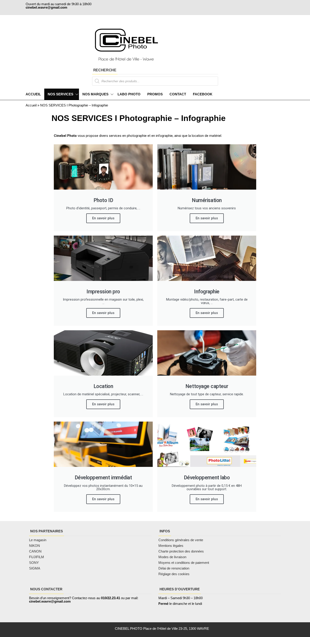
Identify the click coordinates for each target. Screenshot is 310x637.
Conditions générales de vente (180, 540)
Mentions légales (170, 546)
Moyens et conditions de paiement (183, 563)
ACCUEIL (33, 94)
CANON (35, 551)
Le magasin (37, 540)
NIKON (34, 546)
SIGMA (34, 568)
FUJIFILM (36, 557)
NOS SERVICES (60, 94)
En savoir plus (103, 218)
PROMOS (155, 94)
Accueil (31, 105)
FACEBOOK (202, 94)
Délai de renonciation (173, 568)
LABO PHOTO (129, 94)
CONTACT (178, 94)
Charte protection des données (181, 551)
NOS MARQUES (95, 94)
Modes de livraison (172, 557)
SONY (34, 563)
